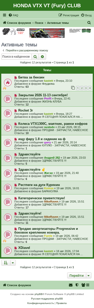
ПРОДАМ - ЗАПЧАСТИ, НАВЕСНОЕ (65, 130)
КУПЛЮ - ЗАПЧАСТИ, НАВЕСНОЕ (64, 145)
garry (47, 142)
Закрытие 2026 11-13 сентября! (43, 95)
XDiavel (24, 248)
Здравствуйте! (29, 213)
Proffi (47, 98)
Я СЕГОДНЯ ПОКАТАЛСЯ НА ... (62, 116)
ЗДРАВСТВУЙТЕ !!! (54, 160)
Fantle (48, 235)
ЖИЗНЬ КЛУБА (51, 101)
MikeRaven (51, 201)
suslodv (49, 127)
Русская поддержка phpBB (47, 298)
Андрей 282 (52, 157)
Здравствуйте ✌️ (31, 169)
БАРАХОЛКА (50, 191)
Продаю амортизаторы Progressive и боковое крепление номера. (46, 230)
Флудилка (48, 83)
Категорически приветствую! (41, 198)
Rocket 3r (25, 110)
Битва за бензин (31, 77)
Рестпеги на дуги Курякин (39, 185)
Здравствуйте (29, 154)
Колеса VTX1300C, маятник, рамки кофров (52, 124)
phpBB (39, 294)
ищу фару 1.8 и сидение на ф (41, 139)
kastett (48, 80)
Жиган (48, 172)
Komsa (48, 188)
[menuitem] (13, 15)
